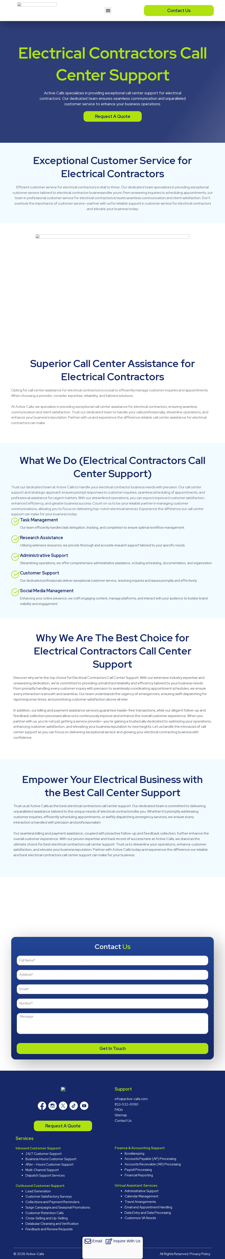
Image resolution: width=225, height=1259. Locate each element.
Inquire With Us (126, 1241)
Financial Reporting (139, 1175)
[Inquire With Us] (109, 1241)
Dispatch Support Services (45, 1175)
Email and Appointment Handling (148, 1207)
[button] (108, 10)
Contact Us (123, 1120)
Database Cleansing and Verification (52, 1224)
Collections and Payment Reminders (52, 1202)
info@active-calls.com (131, 1099)
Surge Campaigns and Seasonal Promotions (57, 1207)
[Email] (88, 1241)
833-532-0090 (126, 1104)
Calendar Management (141, 1196)
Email (97, 1241)
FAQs (119, 1109)
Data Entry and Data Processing (148, 1213)
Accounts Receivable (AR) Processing (153, 1164)
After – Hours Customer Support (49, 1164)
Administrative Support (141, 1191)
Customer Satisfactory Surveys (48, 1196)
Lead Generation (38, 1191)
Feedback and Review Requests (49, 1229)
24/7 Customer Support (43, 1154)
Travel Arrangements (140, 1202)
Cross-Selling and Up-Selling (46, 1218)
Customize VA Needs (140, 1218)
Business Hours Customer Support (50, 1159)
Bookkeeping (134, 1153)
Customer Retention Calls (44, 1213)
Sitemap (121, 1115)
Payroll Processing (138, 1170)
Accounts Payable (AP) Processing (150, 1159)
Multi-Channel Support (42, 1170)
